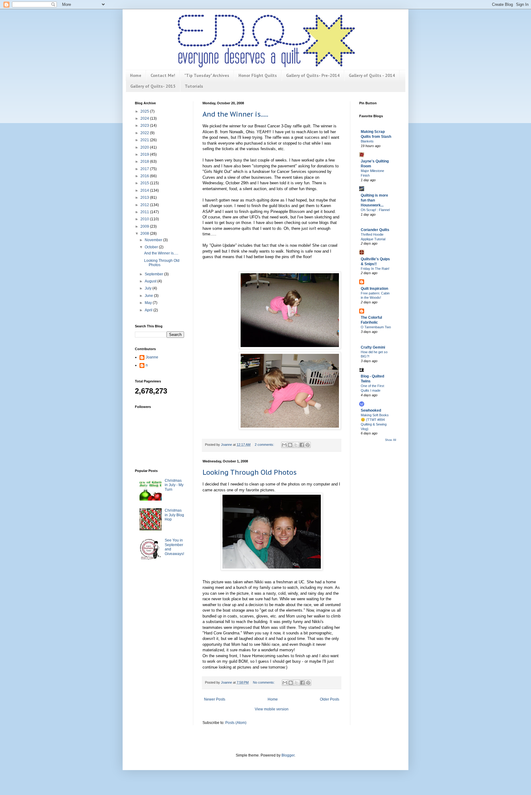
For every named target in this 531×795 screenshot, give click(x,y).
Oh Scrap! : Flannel (375, 210)
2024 (145, 118)
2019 (145, 154)
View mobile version (272, 709)
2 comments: (265, 444)
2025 (145, 111)
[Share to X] (296, 445)
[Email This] (284, 445)
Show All (390, 439)
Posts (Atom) (235, 723)
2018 (145, 161)
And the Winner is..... (235, 114)
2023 (145, 125)
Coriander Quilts (375, 230)
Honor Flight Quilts (257, 75)
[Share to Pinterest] (308, 445)
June (149, 296)
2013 (145, 197)
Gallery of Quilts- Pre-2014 (313, 75)
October (152, 247)
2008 (145, 233)
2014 (145, 190)
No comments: (264, 682)
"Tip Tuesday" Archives (206, 75)
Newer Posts (214, 699)
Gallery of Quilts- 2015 (152, 86)
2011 (145, 212)
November (154, 240)
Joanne (152, 357)
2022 (145, 133)
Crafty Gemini (373, 347)
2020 (145, 147)
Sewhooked (371, 410)
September (154, 274)
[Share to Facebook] (302, 445)
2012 (145, 205)
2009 (145, 226)
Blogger (287, 755)
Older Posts (329, 699)
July (148, 288)
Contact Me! (163, 75)
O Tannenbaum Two (376, 327)
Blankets (367, 141)
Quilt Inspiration (374, 288)
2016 (145, 176)
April (149, 310)
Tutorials (194, 86)
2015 (145, 183)
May (149, 303)
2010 (145, 219)
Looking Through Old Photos (250, 472)
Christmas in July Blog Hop (174, 514)
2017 (145, 169)
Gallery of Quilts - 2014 (372, 75)
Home (135, 75)
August (151, 281)
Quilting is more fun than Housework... (374, 200)
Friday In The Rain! (375, 268)
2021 (145, 140)
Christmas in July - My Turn (174, 485)
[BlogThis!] (290, 445)
